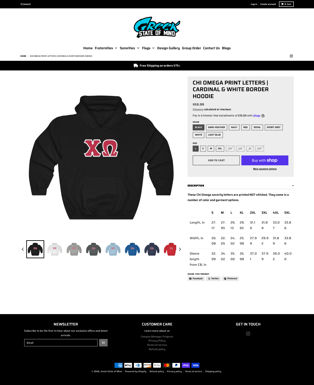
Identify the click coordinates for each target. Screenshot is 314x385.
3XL (230, 148)
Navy (234, 127)
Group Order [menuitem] (191, 48)
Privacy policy (174, 371)
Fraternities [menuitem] (104, 48)
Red (245, 127)
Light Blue (214, 135)
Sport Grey (273, 127)
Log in (254, 4)
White (198, 135)
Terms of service (193, 371)
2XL (220, 148)
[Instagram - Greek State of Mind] (291, 56)
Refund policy (157, 371)
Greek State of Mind (111, 371)
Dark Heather (216, 127)
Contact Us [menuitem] (211, 48)
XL (250, 148)
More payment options (265, 168)
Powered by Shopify (135, 371)
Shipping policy (213, 371)
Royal (257, 127)
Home (23, 56)
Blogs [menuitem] (226, 48)
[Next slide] (179, 249)
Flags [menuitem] (146, 48)
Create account (268, 4)
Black (198, 127)
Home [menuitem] (88, 48)
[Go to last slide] (23, 249)
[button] (35, 249)
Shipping (198, 109)
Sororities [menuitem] (127, 48)
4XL (240, 148)
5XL (259, 148)
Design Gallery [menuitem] (168, 48)
